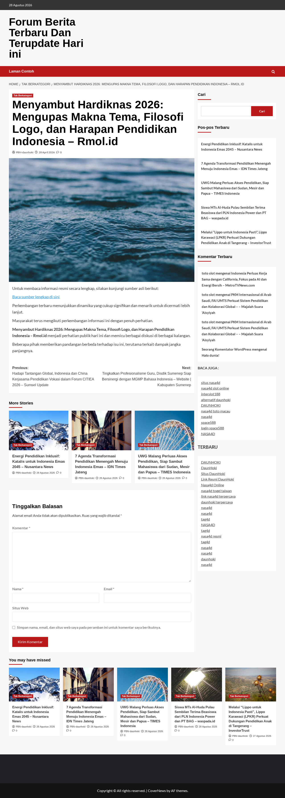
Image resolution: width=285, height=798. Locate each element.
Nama (17, 589)
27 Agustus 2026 (262, 736)
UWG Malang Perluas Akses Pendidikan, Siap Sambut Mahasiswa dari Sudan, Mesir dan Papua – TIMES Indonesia (235, 188)
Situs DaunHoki (213, 473)
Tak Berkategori (23, 95)
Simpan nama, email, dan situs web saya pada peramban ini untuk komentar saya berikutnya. (89, 627)
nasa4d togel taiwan (216, 491)
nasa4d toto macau (215, 411)
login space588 (212, 428)
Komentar (21, 528)
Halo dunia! (210, 355)
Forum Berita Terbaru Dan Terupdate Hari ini (46, 38)
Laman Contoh (21, 71)
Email (109, 589)
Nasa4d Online (212, 485)
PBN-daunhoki (24, 152)
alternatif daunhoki (215, 400)
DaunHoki (209, 468)
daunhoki (208, 559)
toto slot (208, 273)
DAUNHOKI (211, 405)
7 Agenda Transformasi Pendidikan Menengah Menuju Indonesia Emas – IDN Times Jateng (236, 166)
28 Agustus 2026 (46, 472)
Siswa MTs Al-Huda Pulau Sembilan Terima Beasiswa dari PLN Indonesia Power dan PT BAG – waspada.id (233, 212)
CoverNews (157, 790)
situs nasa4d (210, 382)
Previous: (53, 376)
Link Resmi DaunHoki (217, 479)
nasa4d (206, 416)
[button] (273, 72)
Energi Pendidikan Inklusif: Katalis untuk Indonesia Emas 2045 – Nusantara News (38, 461)
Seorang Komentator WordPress (226, 349)
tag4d (205, 519)
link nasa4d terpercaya (218, 496)
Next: (146, 376)
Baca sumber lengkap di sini (36, 296)
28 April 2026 (47, 152)
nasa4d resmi (211, 536)
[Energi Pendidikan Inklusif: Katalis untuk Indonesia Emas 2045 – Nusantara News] (38, 430)
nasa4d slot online (215, 388)
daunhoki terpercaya (217, 502)
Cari (202, 94)
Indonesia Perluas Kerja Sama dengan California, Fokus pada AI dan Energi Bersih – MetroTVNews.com (234, 279)
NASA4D (208, 434)
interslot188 (210, 394)
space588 (208, 422)
